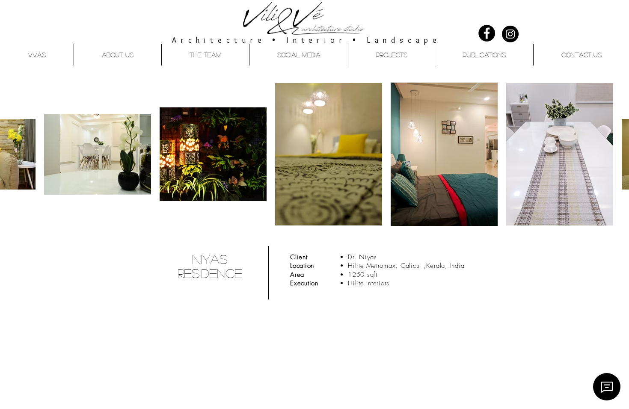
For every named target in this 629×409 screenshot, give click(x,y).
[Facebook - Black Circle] (486, 33)
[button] (391, 54)
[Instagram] (510, 34)
